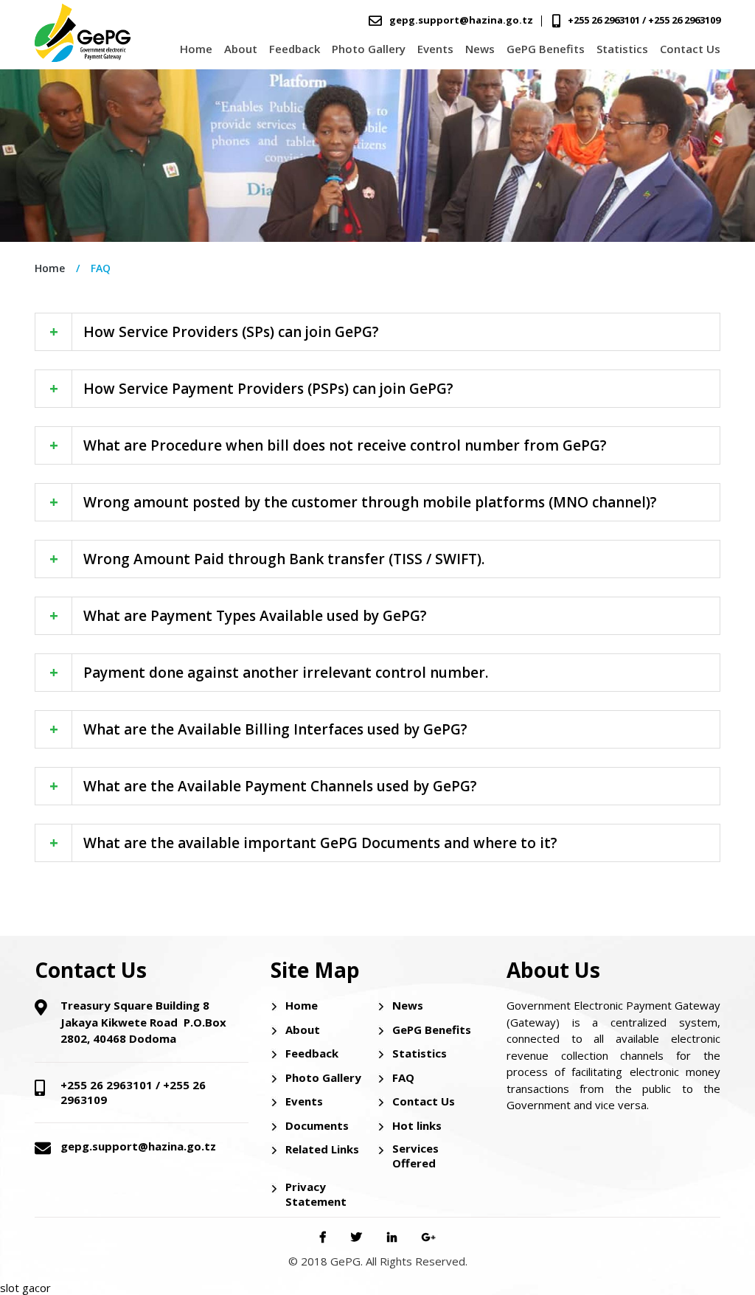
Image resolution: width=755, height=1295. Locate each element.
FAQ (403, 1077)
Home (196, 48)
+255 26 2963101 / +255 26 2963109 (644, 20)
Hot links (417, 1125)
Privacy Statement (316, 1194)
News (480, 48)
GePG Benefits (546, 48)
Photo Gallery (369, 48)
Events (435, 48)
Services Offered (415, 1155)
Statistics (622, 48)
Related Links (322, 1149)
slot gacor (25, 1287)
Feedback (294, 48)
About (240, 48)
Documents (317, 1125)
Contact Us (690, 48)
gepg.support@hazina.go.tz (461, 20)
